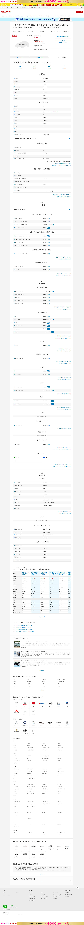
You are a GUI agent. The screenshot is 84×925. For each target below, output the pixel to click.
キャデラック (16, 768)
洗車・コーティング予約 (57, 894)
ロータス (45, 786)
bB (28, 679)
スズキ (59, 745)
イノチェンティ (31, 806)
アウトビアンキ (31, 801)
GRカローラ (30, 683)
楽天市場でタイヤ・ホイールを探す (64, 447)
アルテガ (15, 762)
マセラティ (16, 804)
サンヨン (60, 824)
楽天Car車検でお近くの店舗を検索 (64, 196)
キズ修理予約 (43, 894)
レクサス (45, 750)
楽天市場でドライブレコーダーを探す (63, 257)
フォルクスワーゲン (47, 758)
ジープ (29, 775)
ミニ (59, 760)
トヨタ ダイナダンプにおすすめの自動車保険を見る (23, 631)
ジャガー (45, 784)
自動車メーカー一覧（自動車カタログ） (16, 16)
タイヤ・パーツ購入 (44, 896)
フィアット (45, 801)
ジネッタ (30, 788)
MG (44, 793)
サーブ (15, 818)
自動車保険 (55, 898)
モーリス (15, 793)
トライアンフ (31, 793)
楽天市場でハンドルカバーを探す (64, 309)
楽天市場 (81, 7)
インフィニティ (31, 778)
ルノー (44, 812)
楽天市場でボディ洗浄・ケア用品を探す (63, 464)
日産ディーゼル (46, 747)
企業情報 (67, 892)
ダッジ (44, 775)
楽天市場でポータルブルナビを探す (64, 336)
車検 (42, 31)
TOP (4, 892)
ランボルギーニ (46, 804)
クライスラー (31, 768)
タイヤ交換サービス (56, 896)
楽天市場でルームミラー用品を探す (64, 407)
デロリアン (30, 773)
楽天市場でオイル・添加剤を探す (64, 511)
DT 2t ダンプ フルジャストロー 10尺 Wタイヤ (25, 573)
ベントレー (16, 786)
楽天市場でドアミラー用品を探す (64, 409)
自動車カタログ (43, 898)
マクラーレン (46, 791)
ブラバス (45, 760)
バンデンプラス (31, 791)
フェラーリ (60, 801)
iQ (58, 683)
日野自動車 (60, 747)
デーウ (29, 824)
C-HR (29, 681)
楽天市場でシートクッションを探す (64, 350)
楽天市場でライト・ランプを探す (64, 393)
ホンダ (44, 743)
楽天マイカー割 (31, 900)
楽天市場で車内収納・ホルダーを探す (63, 361)
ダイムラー (60, 784)
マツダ (15, 745)
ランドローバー (31, 786)
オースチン (60, 791)
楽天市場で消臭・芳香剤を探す (65, 377)
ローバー (60, 786)
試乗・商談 (31, 892)
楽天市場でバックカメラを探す (65, 259)
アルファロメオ (17, 801)
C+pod (15, 681)
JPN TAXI (15, 686)
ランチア (30, 804)
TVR (14, 784)
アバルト (15, 806)
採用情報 (67, 896)
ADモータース (16, 826)
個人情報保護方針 (68, 894)
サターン (45, 768)
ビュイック (16, 771)
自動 (65, 31)
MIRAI (29, 686)
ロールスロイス (17, 788)
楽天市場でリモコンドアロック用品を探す (62, 307)
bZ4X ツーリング (61, 679)
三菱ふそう (16, 750)
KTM (44, 834)
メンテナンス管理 (32, 896)
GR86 (15, 683)
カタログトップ (20, 57)
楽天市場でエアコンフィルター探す (64, 379)
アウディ (15, 758)
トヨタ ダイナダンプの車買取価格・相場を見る (22, 625)
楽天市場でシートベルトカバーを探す (63, 275)
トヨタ (15, 743)
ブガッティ (60, 812)
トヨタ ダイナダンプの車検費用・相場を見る (22, 627)
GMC (59, 775)
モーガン (15, 791)
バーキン (15, 834)
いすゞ (29, 745)
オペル (29, 758)
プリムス (60, 773)
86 (14, 679)
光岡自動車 (30, 747)
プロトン (30, 832)
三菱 (59, 743)
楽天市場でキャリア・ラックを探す (64, 428)
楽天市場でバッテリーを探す (65, 513)
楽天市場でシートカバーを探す (65, 348)
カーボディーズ (61, 788)
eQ (43, 681)
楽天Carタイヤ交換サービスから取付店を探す (61, 449)
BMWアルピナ (46, 756)
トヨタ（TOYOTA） (28, 16)
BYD (14, 832)
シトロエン (16, 812)
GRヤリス (45, 683)
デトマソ (60, 804)
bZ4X (44, 679)
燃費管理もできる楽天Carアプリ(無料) (63, 163)
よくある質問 (18, 892)
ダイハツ (15, 747)
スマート (60, 756)
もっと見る (41, 616)
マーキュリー (61, 771)
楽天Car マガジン (32, 898)
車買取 (30, 31)
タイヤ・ (54, 31)
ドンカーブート (61, 832)
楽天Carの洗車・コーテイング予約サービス (62, 466)
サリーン (45, 773)
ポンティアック (46, 771)
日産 (29, 743)
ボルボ (29, 818)
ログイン (80, 11)
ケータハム (45, 788)
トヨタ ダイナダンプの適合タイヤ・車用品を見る (23, 629)
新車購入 (42, 892)
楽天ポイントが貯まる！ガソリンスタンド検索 (61, 165)
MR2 (59, 686)
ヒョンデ (15, 824)
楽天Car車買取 (55, 892)
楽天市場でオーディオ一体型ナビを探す (63, 338)
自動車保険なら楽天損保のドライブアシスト (62, 194)
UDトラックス (31, 750)
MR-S (44, 686)
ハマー (15, 778)
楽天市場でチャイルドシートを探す (64, 273)
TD (43, 832)
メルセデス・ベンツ (18, 760)
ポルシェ (60, 758)
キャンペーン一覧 (6, 894)
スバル (44, 745)
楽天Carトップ (4, 16)
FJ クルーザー (61, 681)
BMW (29, 756)
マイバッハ (30, 760)
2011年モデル (42, 16)
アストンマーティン (32, 784)
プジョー (30, 812)
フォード (30, 771)
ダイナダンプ (35, 16)
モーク (15, 795)
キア (44, 824)
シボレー (60, 768)
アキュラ (60, 750)
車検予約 (30, 894)
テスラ (15, 775)
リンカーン (16, 773)
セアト (29, 834)
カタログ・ (18, 31)
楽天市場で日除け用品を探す (65, 363)
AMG (15, 756)
